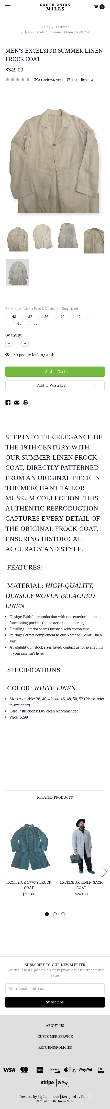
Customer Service (55, 1036)
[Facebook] (7, 402)
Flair (84, 1097)
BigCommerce (48, 1097)
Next (105, 872)
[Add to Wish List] (46, 828)
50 (36, 323)
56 (46, 316)
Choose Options (29, 867)
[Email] (16, 402)
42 (78, 316)
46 (19, 323)
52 (30, 316)
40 (62, 316)
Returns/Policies (55, 1047)
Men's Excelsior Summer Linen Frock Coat (58, 32)
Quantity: (13, 335)
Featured (63, 27)
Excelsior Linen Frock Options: (41, 308)
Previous (5, 872)
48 (14, 316)
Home (45, 27)
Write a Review (80, 79)
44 (95, 316)
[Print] (25, 402)
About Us (55, 1025)
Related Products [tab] (55, 797)
